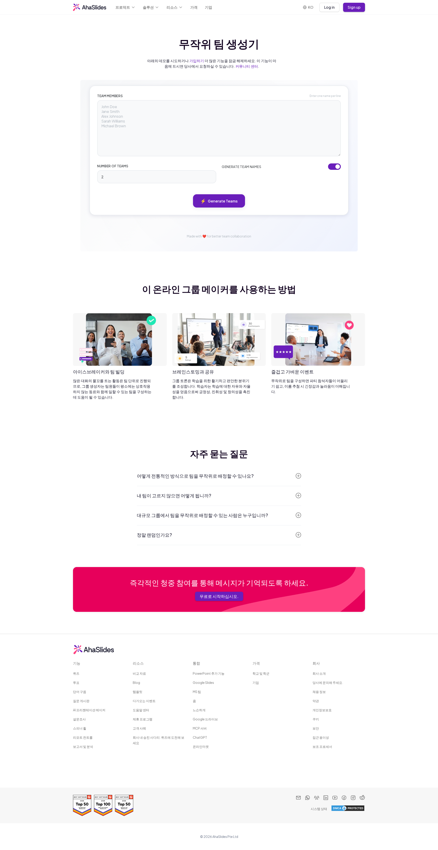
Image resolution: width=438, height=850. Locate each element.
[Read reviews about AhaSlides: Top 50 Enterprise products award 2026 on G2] (82, 805)
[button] (125, 7)
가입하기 (196, 60)
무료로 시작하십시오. (219, 596)
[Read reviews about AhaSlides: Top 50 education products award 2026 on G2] (124, 805)
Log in (329, 7)
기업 (208, 7)
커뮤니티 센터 (246, 66)
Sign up (354, 7)
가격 (194, 7)
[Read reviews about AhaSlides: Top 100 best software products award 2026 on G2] (103, 805)
